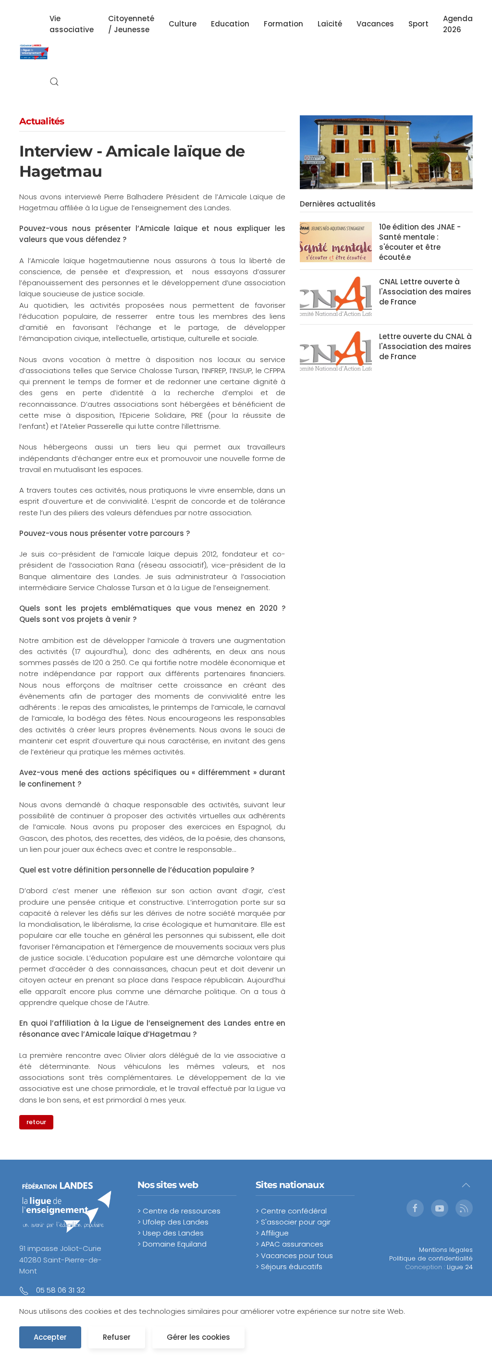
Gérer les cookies (198, 1337)
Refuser (117, 1337)
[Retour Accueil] (34, 53)
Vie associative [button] (71, 24)
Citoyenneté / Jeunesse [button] (131, 24)
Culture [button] (183, 24)
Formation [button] (283, 24)
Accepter (50, 1337)
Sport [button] (418, 24)
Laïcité (330, 24)
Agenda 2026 (458, 24)
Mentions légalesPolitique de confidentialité (431, 1254)
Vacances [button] (375, 24)
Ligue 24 (460, 1267)
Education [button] (230, 24)
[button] (54, 81)
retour (36, 1122)
